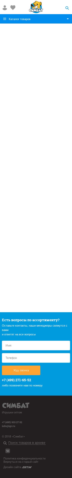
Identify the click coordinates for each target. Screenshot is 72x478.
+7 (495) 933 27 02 (12, 422)
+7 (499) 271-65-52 (16, 380)
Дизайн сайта (12, 466)
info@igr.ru (8, 426)
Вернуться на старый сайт (20, 461)
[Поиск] (5, 443)
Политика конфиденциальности (24, 458)
